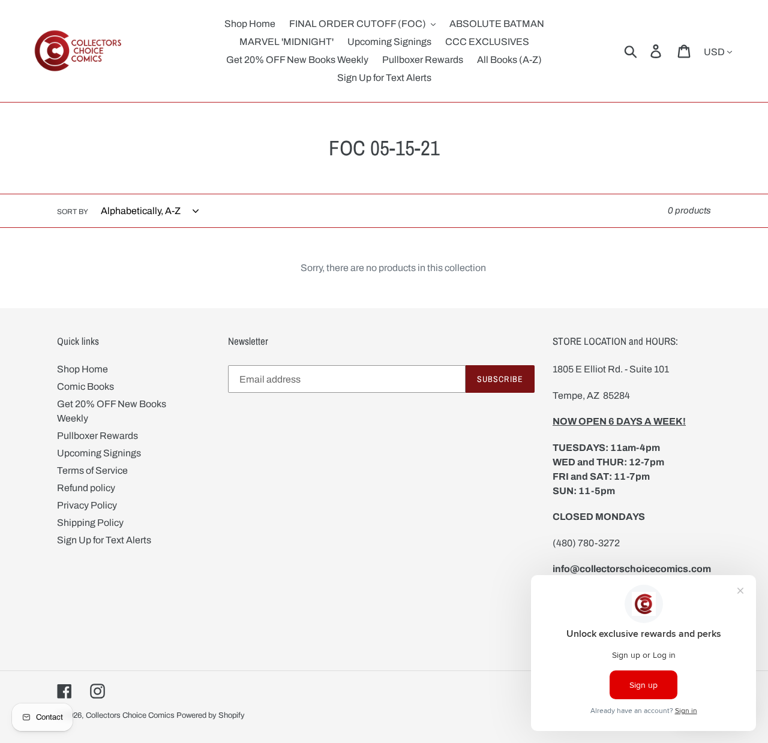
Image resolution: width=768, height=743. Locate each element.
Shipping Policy (90, 523)
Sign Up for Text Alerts (104, 540)
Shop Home (82, 369)
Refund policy (86, 488)
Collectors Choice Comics (130, 715)
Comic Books (85, 386)
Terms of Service (92, 470)
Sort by (72, 211)
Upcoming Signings (99, 453)
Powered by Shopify (210, 715)
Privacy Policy (87, 505)
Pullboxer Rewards (97, 436)
